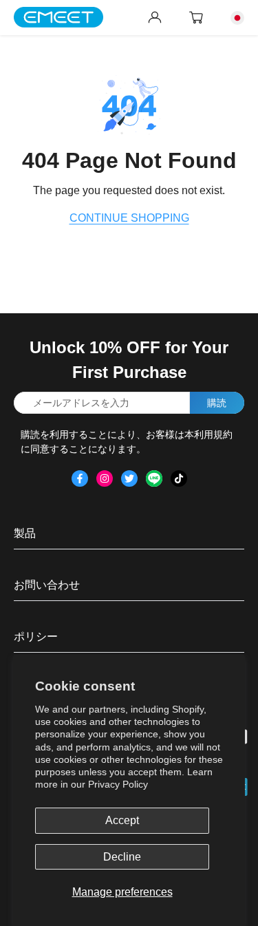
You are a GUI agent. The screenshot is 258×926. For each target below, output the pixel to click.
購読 (216, 402)
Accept (122, 820)
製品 (25, 533)
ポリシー (36, 636)
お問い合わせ (47, 585)
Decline (122, 857)
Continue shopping (129, 218)
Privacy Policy (118, 784)
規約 (223, 434)
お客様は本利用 (179, 434)
